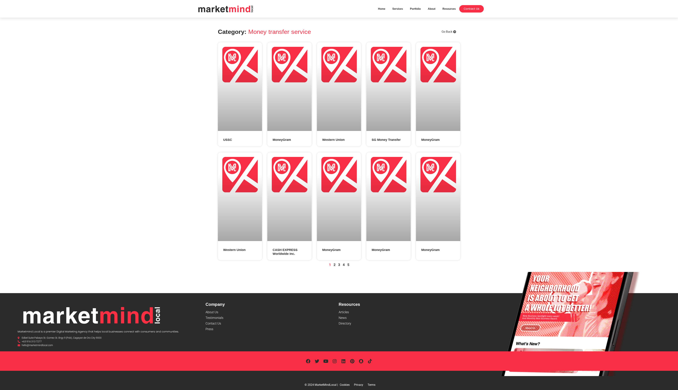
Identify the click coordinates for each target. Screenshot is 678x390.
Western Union (333, 140)
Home (381, 8)
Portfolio (415, 8)
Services (397, 8)
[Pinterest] (352, 361)
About (431, 8)
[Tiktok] (369, 361)
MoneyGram (282, 140)
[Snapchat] (361, 361)
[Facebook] (308, 361)
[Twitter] (317, 361)
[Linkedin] (343, 361)
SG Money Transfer (386, 140)
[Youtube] (325, 361)
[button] (448, 31)
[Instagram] (334, 361)
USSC (227, 140)
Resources (449, 8)
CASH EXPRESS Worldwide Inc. (285, 252)
